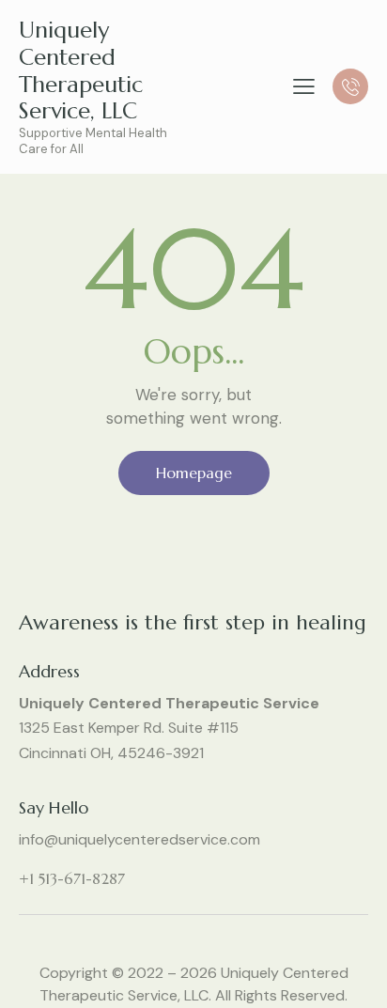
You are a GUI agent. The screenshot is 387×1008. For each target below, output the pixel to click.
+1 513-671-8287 (72, 878)
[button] (304, 85)
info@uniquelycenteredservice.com (139, 839)
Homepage (194, 472)
